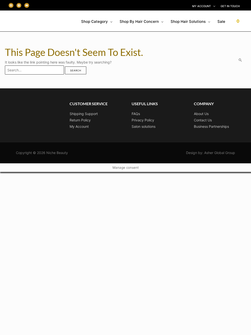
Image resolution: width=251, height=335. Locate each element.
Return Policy (80, 120)
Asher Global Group (219, 153)
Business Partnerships (211, 126)
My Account (79, 126)
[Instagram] (18, 5)
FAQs (136, 114)
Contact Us (203, 120)
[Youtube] (26, 5)
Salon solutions (143, 126)
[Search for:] (35, 70)
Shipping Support (84, 114)
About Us (201, 114)
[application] (213, 6)
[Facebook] (11, 5)
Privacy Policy (143, 120)
